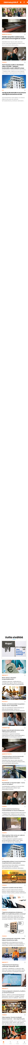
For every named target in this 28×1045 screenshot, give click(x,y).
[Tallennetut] (24, 2)
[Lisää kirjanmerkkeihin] (25, 34)
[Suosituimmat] (20, 2)
